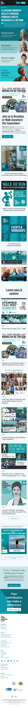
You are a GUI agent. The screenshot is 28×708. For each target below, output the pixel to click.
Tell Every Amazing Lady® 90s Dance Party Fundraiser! (13, 438)
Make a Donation (4, 644)
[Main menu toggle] (26, 2)
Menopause (6, 45)
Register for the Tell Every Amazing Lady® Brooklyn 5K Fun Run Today (13, 364)
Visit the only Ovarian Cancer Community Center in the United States (14, 174)
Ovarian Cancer (7, 33)
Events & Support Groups (6, 642)
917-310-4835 (5, 667)
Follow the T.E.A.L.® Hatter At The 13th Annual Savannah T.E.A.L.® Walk (14, 474)
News (2, 656)
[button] (18, 3)
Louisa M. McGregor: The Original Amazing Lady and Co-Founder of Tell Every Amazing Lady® (14, 512)
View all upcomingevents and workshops (14, 244)
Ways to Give (3, 645)
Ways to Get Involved (5, 646)
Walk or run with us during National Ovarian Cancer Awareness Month (14, 209)
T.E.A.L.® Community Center (7, 674)
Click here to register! (20, 133)
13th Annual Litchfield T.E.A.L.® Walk (14, 328)
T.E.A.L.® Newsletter (5, 657)
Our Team (3, 655)
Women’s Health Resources (6, 637)
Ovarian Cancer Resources (6, 634)
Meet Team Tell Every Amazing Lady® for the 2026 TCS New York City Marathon (14, 401)
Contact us (3, 666)
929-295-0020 (6, 669)
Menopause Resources (5, 635)
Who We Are (3, 652)
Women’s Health (8, 58)
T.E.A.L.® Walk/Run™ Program (6, 72)
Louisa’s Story (3, 653)
